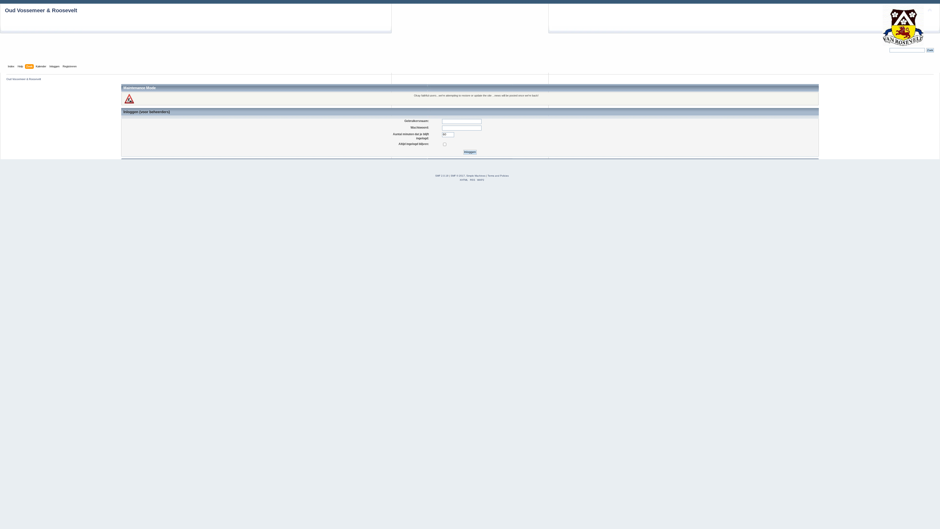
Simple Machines (475, 175)
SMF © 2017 (458, 175)
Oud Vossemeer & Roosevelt (41, 10)
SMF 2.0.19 (441, 175)
